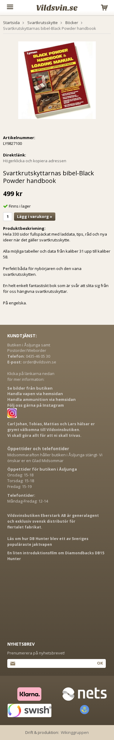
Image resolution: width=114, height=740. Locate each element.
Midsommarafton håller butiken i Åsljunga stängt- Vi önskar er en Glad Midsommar (54, 457)
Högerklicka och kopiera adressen (34, 160)
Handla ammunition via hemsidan (41, 399)
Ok (100, 663)
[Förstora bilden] (57, 79)
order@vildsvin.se (39, 362)
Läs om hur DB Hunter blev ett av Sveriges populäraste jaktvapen (47, 541)
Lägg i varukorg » (34, 216)
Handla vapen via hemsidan (35, 393)
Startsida (11, 22)
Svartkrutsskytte (42, 22)
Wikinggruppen (75, 732)
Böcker (71, 22)
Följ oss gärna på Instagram (35, 405)
